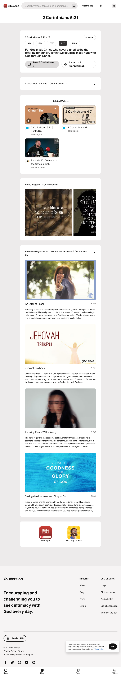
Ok (112, 646)
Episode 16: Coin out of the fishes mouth (44, 162)
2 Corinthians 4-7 (80, 127)
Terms (21, 651)
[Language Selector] (101, 6)
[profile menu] (111, 6)
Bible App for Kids (74, 540)
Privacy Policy (10, 651)
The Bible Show (38, 167)
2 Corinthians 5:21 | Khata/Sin (42, 129)
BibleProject (36, 134)
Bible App (45, 540)
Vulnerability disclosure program (18, 654)
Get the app (87, 6)
